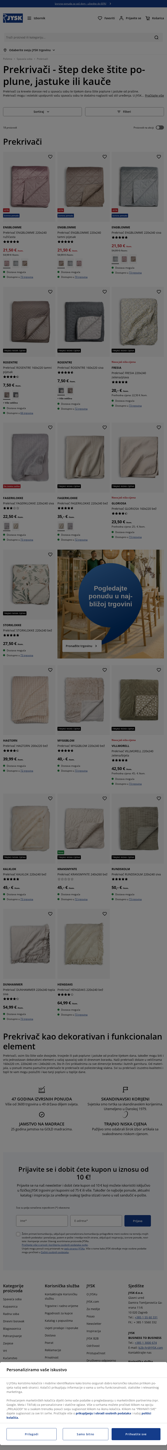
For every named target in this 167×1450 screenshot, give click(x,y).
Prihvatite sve (135, 1434)
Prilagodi (31, 1434)
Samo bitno (85, 1434)
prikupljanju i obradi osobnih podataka (103, 1413)
